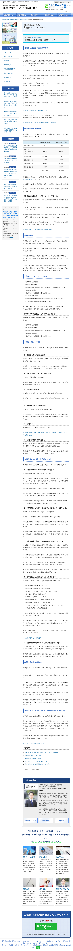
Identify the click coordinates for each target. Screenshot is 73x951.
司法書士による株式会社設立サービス (36, 761)
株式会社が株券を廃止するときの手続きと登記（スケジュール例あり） (10, 104)
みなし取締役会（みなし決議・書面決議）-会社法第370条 (10, 130)
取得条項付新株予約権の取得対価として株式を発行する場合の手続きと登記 (10, 148)
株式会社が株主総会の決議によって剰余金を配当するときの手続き (10, 94)
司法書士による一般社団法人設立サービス (37, 764)
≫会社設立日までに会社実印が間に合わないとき (37, 229)
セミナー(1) (7, 52)
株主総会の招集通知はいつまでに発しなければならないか (10, 113)
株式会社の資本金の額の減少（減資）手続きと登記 (10, 121)
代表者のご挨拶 (30, 820)
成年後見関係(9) (8, 73)
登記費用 (38, 769)
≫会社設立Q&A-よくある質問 (32, 638)
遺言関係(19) (8, 65)
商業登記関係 (37, 37)
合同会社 (32, 769)
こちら (11, 237)
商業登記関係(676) (9, 56)
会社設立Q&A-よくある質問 (33, 755)
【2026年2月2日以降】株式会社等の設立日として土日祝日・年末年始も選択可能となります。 (11, 173)
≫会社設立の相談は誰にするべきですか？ (35, 110)
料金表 (61, 820)
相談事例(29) (8, 77)
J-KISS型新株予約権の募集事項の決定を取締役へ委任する (10, 186)
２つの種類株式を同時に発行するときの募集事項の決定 (10, 160)
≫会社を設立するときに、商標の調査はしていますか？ (39, 122)
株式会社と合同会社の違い (33, 758)
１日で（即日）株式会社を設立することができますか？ (41, 752)
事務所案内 (46, 820)
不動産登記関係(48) (9, 69)
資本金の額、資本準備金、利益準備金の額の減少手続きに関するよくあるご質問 (10, 198)
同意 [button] (38, 948)
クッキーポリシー (26, 945)
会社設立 (27, 769)
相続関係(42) (8, 60)
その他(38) (7, 81)
